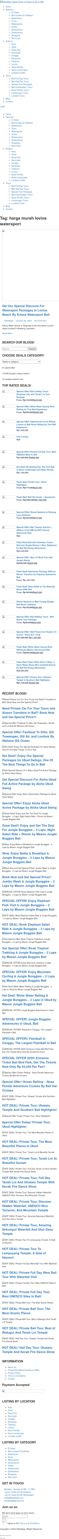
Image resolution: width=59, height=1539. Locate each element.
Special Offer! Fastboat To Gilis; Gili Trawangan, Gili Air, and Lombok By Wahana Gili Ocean (28, 736)
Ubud (13, 46)
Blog (8, 98)
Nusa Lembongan (19, 69)
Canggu (15, 55)
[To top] (1, 1531)
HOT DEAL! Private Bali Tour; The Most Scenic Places (26, 1310)
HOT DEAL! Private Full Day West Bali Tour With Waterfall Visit (29, 1274)
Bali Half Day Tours (20, 81)
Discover (10, 9)
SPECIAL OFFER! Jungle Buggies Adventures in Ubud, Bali (26, 1021)
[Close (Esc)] (1, 1535)
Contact (9, 101)
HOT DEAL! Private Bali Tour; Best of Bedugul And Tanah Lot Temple (28, 1330)
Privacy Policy (14, 1372)
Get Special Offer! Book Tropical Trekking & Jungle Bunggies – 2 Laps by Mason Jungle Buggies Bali (29, 952)
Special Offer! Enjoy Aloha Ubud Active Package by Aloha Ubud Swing (29, 805)
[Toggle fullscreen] (7, 1535)
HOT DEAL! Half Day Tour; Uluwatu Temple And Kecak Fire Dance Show (28, 1349)
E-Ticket (15, 12)
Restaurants (16, 29)
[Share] (4, 1535)
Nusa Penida (17, 67)
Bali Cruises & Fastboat (22, 15)
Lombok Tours (17, 95)
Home (8, 6)
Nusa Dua (15, 49)
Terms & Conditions (17, 1375)
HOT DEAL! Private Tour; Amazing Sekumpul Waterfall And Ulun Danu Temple (27, 1229)
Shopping (15, 35)
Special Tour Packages (21, 84)
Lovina (14, 64)
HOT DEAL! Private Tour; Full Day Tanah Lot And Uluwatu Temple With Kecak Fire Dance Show (28, 1182)
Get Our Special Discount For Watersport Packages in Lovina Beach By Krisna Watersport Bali (26, 310)
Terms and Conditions (29, 1523)
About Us (12, 1367)
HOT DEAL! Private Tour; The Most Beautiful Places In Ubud (27, 1143)
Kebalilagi (8, 320)
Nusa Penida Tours (20, 90)
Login (2, 106)
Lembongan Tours (19, 92)
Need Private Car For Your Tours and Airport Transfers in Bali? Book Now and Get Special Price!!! (28, 712)
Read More (7, 333)
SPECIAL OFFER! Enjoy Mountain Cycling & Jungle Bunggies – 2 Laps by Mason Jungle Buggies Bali (28, 976)
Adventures (16, 18)
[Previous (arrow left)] (1, 1538)
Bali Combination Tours (22, 87)
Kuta (13, 44)
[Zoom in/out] (10, 1535)
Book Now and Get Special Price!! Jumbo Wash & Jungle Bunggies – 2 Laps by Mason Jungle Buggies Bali (28, 881)
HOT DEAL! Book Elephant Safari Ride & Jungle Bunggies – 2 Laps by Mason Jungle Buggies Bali (28, 928)
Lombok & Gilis (18, 72)
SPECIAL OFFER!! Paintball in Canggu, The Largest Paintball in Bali (29, 1040)
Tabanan (15, 61)
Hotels (14, 26)
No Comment (40, 320)
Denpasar (15, 58)
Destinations (17, 32)
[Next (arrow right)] (4, 1538)
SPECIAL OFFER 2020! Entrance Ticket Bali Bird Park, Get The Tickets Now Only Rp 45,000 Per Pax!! (29, 1062)
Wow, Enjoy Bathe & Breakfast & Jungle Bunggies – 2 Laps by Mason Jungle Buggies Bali (28, 857)
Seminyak (15, 52)
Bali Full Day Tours (19, 78)
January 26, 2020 (23, 320)
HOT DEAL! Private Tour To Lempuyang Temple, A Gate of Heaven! (24, 1253)
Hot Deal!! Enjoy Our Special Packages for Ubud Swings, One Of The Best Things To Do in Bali (27, 759)
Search (32, 348)
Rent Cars (16, 38)
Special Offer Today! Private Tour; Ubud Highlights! (26, 1124)
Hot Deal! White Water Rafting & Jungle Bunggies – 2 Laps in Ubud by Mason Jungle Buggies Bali (29, 999)
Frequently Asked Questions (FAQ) (24, 1370)
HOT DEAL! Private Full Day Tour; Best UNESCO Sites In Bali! (26, 1294)
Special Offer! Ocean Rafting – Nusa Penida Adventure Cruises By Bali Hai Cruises (29, 1085)
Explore (9, 41)
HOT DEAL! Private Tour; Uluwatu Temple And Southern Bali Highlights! (29, 1107)
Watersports (16, 23)
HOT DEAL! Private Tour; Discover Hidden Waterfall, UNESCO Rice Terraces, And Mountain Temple (26, 1205)
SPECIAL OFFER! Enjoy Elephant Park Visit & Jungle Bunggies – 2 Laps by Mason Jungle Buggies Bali (28, 904)
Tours (14, 21)
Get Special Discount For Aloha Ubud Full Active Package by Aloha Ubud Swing (29, 783)
